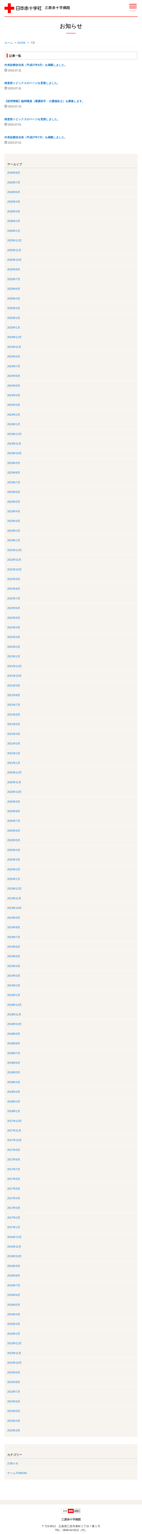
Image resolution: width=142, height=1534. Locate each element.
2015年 (21, 42)
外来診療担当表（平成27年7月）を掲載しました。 (35, 137)
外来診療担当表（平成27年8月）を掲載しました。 (35, 64)
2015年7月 (13, 1391)
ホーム (8, 42)
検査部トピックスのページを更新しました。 (32, 83)
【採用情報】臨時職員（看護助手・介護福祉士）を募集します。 (44, 101)
